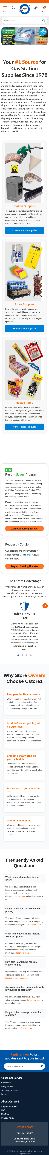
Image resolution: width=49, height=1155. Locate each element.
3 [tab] (26, 655)
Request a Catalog (9, 1106)
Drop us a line (26, 1028)
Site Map (5, 1114)
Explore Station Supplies (24, 230)
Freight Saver (7, 1086)
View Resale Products (24, 427)
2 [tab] (22, 655)
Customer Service (11, 1077)
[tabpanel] (24, 627)
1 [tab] (18, 655)
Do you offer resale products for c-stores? (23, 1013)
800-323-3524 (24, 1132)
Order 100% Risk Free (24, 616)
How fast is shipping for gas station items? (21, 963)
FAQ (3, 1110)
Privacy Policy (7, 1117)
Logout (4, 1094)
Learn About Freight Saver (24, 528)
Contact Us (6, 1082)
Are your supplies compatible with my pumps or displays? (24, 988)
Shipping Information (10, 1090)
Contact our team (33, 1000)
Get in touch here (33, 924)
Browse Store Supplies (24, 328)
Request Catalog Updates (24, 566)
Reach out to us (22, 953)
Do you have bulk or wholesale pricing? (22, 910)
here (27, 554)
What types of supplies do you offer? (22, 878)
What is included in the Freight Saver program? (22, 935)
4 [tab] (31, 655)
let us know (20, 896)
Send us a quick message (16, 978)
